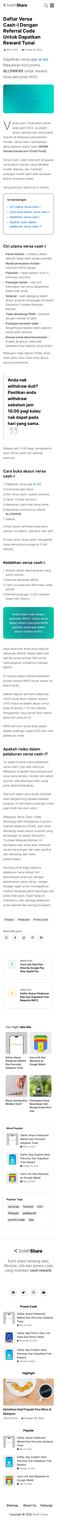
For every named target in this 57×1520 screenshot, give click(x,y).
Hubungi (46, 1505)
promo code (41, 919)
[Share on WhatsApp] (24, 937)
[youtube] (44, 1292)
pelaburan (23, 919)
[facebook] (13, 1292)
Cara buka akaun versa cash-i (29, 212)
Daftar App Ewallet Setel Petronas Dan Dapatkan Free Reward (35, 1158)
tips (31, 1219)
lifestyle (13, 1213)
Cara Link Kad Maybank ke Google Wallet (38, 1061)
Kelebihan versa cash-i (25, 217)
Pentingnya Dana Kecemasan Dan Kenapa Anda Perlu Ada (40, 1105)
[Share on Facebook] (15, 937)
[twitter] (23, 1292)
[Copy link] (41, 937)
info (40, 1206)
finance (9, 919)
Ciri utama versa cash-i (25, 207)
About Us (29, 1505)
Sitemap (12, 1505)
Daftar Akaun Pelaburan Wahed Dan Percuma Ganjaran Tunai (16, 1062)
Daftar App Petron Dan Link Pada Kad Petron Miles (33, 1334)
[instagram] (34, 1292)
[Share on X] (6, 937)
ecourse (13, 1206)
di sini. (43, 59)
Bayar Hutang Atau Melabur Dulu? (16, 1102)
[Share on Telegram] (32, 937)
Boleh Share (12, 49)
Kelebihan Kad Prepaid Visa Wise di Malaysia (27, 1411)
